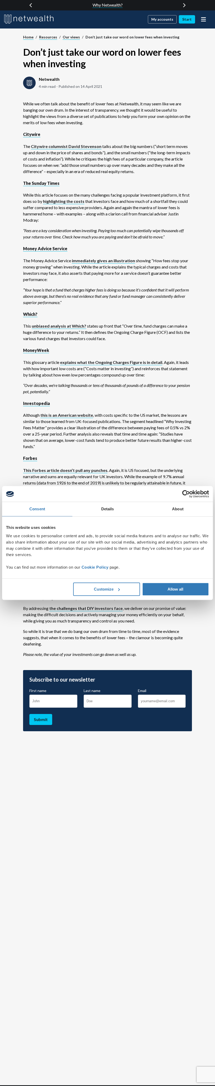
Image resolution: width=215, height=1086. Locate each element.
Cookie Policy (95, 567)
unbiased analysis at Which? (59, 325)
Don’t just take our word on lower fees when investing (132, 37)
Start (187, 19)
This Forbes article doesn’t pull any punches (65, 470)
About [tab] (178, 509)
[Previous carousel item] (30, 5)
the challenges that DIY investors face (86, 608)
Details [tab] (107, 509)
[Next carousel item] (184, 5)
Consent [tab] (37, 509)
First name (37, 691)
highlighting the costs (63, 201)
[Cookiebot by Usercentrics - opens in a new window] (186, 494)
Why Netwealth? (108, 4)
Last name (92, 691)
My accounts (162, 19)
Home (28, 37)
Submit (41, 719)
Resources (48, 37)
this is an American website (66, 415)
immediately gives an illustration (103, 260)
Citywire (31, 134)
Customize (104, 589)
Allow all (175, 589)
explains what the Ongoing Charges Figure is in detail (111, 362)
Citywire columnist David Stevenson (66, 146)
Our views (71, 37)
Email (142, 691)
